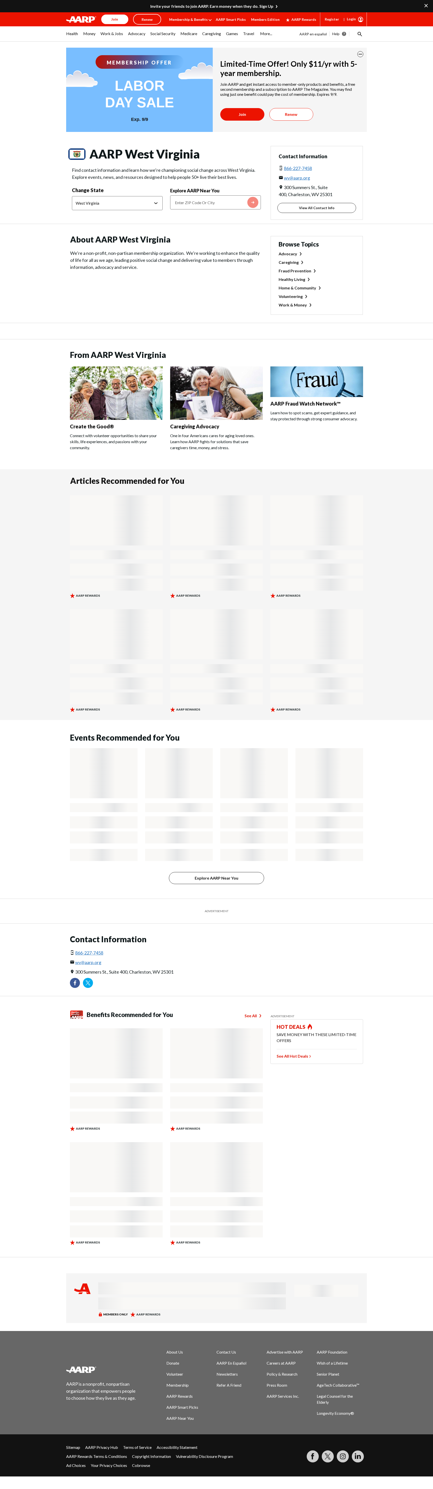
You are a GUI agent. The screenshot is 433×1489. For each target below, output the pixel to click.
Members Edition (265, 19)
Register (332, 19)
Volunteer (174, 1374)
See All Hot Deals (292, 1056)
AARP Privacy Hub (101, 1447)
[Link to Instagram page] (343, 1456)
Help (336, 34)
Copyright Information (151, 1456)
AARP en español (313, 34)
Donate (172, 1363)
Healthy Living (292, 279)
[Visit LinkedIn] (358, 1456)
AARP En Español (231, 1363)
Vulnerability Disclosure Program (204, 1456)
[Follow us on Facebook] (75, 983)
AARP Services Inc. (283, 1396)
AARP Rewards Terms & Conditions (96, 1456)
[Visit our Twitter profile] (88, 983)
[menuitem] (72, 36)
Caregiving (289, 262)
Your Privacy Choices (109, 1465)
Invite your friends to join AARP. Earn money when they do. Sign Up (211, 6)
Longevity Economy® (335, 1413)
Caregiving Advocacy (194, 426)
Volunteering (291, 296)
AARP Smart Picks (231, 19)
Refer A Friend (228, 1385)
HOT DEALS (291, 1027)
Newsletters (227, 1374)
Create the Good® (92, 426)
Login (351, 19)
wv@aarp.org (297, 178)
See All (251, 1015)
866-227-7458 (298, 168)
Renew (291, 114)
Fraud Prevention (295, 270)
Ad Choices (76, 1465)
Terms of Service (137, 1447)
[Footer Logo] (101, 1369)
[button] (359, 33)
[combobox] (215, 202)
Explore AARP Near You (195, 190)
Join (242, 114)
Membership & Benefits (188, 19)
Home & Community (297, 287)
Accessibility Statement (177, 1447)
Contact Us (226, 1352)
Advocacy (288, 253)
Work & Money (293, 304)
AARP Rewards (303, 19)
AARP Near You (180, 1418)
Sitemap (73, 1447)
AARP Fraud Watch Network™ (305, 404)
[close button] (360, 54)
